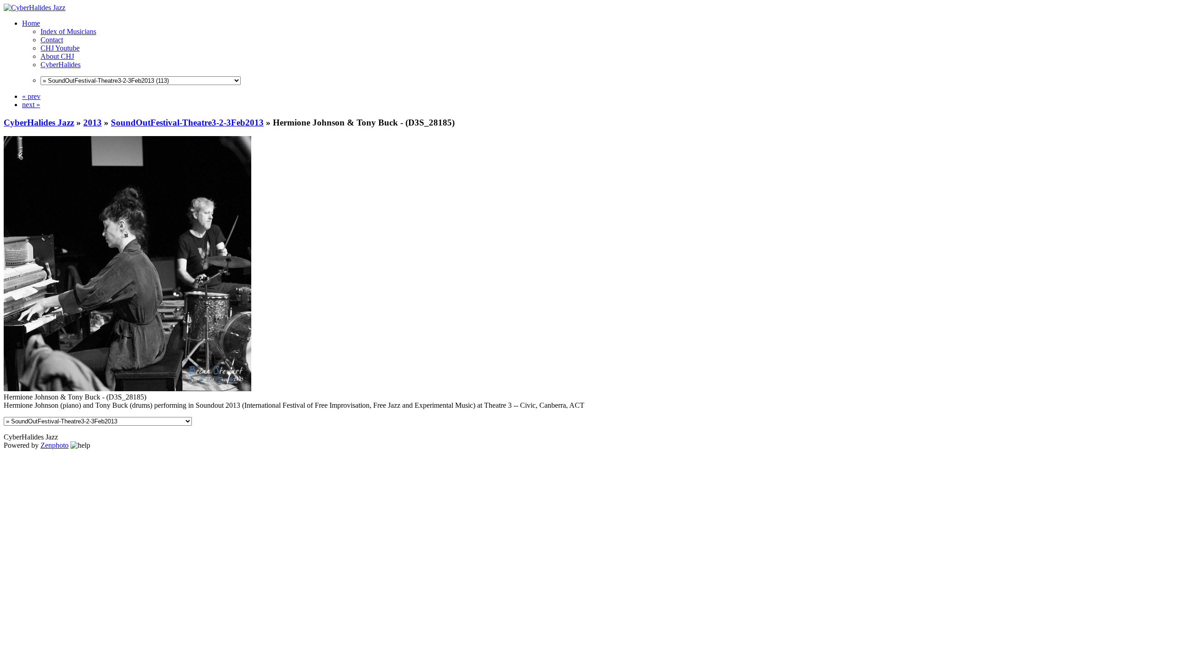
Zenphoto (54, 445)
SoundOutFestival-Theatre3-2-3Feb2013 (187, 122)
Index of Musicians (68, 31)
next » (31, 104)
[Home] (34, 7)
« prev (31, 96)
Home (31, 23)
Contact (51, 40)
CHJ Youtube (60, 48)
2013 (92, 122)
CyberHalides (60, 64)
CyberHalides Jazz (39, 122)
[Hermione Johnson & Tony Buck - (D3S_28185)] (127, 389)
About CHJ (57, 56)
